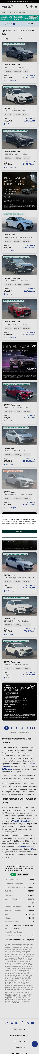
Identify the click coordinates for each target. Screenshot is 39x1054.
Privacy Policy (28, 525)
